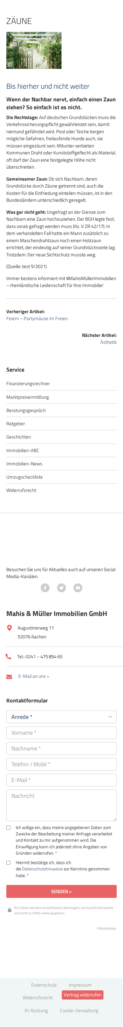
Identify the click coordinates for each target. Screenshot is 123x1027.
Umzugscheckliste (24, 477)
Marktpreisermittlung (27, 397)
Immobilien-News (24, 463)
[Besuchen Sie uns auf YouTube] (77, 587)
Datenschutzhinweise (42, 869)
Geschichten (18, 436)
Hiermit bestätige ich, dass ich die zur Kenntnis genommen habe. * (63, 869)
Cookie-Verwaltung (79, 1010)
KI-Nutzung (36, 1010)
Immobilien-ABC (22, 450)
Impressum (80, 984)
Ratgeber (15, 423)
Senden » (61, 891)
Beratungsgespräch (26, 410)
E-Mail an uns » (33, 676)
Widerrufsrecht (21, 490)
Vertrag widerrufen (83, 994)
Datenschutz (44, 984)
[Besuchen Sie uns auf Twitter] (61, 587)
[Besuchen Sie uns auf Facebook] (45, 587)
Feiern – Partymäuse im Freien (37, 318)
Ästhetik (108, 342)
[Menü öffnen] (100, 23)
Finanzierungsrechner (28, 383)
